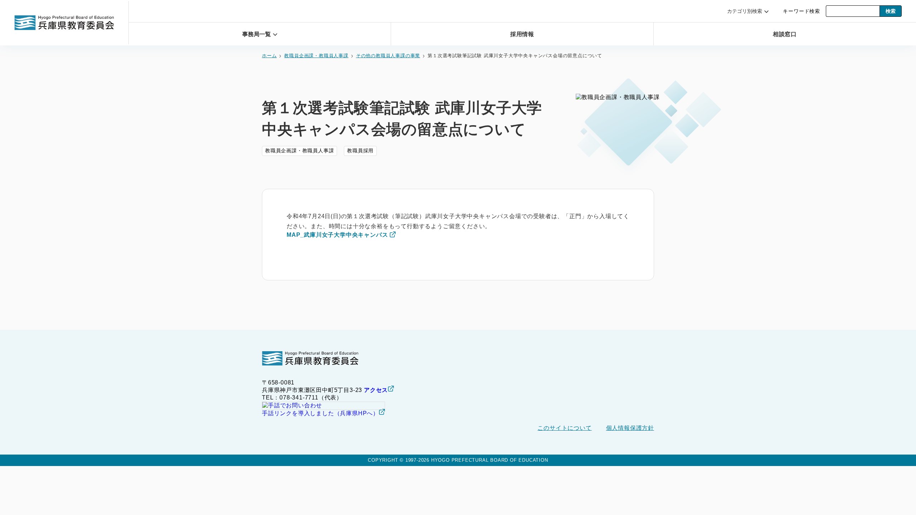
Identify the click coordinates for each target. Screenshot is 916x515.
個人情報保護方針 (630, 428)
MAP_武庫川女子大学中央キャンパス (337, 235)
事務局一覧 (256, 34)
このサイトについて (564, 428)
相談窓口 (785, 34)
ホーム (269, 55)
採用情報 (522, 34)
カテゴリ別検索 (744, 11)
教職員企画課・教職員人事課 (316, 55)
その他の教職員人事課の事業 (388, 55)
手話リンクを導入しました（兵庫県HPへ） (320, 413)
